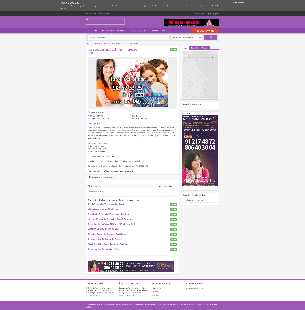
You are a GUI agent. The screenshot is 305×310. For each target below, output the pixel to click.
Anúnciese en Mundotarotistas (114, 31)
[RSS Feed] (210, 13)
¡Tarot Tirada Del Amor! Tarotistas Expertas (108, 244)
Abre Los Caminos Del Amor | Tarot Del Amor (113, 51)
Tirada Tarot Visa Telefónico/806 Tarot (106, 204)
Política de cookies (212, 304)
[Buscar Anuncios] (210, 37)
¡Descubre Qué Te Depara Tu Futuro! (105, 239)
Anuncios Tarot (91, 13)
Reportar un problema (96, 192)
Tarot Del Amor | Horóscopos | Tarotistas (107, 234)
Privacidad (192, 304)
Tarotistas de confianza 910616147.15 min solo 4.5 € (111, 224)
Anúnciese (155, 295)
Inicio (87, 43)
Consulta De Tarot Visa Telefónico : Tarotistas (109, 214)
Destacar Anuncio (105, 13)
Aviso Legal (201, 304)
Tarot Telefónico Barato (99, 43)
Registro (198, 13)
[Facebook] (214, 13)
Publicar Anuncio (205, 31)
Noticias (154, 31)
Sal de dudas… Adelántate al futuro (104, 249)
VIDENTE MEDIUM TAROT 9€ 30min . (104, 229)
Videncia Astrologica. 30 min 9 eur (103, 209)
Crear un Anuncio (158, 288)
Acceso (204, 13)
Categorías (92, 31)
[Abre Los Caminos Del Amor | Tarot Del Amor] (132, 107)
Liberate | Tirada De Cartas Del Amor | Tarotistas (110, 219)
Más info (133, 295)
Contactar (166, 31)
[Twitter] (217, 13)
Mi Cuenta (155, 291)
